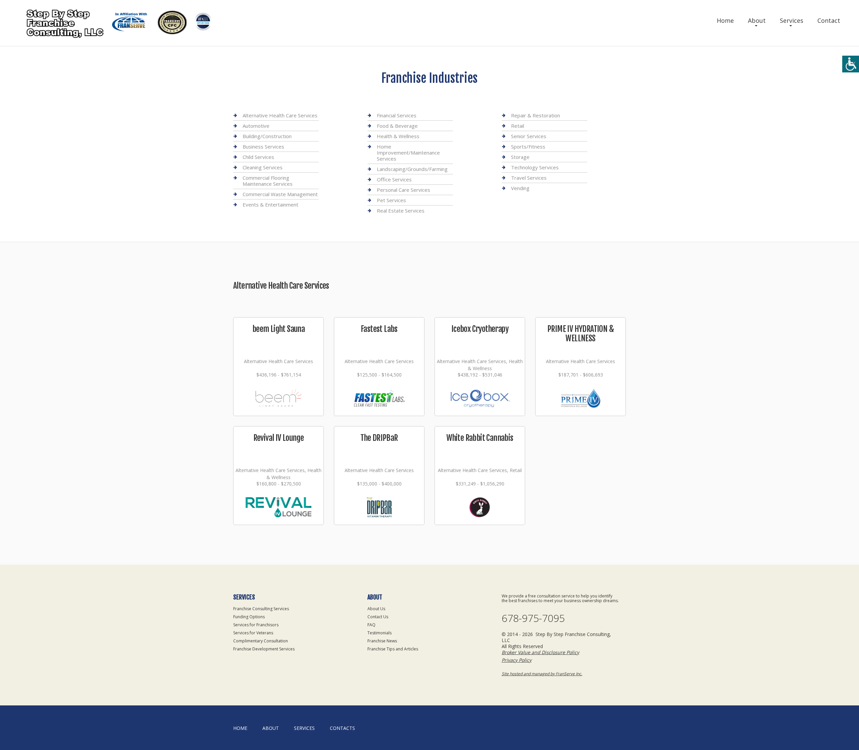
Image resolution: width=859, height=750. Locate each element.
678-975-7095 (533, 618)
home (240, 728)
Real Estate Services (400, 210)
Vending (520, 188)
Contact (828, 20)
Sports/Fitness (528, 146)
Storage (520, 157)
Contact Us (377, 617)
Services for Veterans (253, 633)
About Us (376, 609)
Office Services (394, 179)
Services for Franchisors (256, 625)
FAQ (371, 625)
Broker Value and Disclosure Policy (540, 652)
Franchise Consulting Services (261, 609)
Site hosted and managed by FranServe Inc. (542, 674)
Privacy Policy (517, 660)
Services (791, 20)
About (757, 20)
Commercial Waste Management (280, 194)
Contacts (342, 728)
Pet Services (391, 200)
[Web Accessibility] (850, 64)
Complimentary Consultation (260, 641)
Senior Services (528, 136)
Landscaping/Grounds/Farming (412, 169)
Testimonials (379, 633)
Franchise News (382, 641)
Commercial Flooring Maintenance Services (268, 180)
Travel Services (529, 177)
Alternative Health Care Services (280, 115)
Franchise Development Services (264, 649)
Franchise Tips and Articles (392, 649)
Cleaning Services (263, 167)
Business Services (263, 146)
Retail (517, 125)
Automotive (256, 125)
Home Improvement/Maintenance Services (408, 152)
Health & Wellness (398, 136)
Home (725, 20)
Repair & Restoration (535, 115)
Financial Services (396, 115)
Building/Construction (267, 136)
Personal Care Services (403, 189)
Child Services (258, 157)
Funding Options (249, 617)
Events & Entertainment (270, 204)
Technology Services (535, 167)
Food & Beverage (397, 125)
